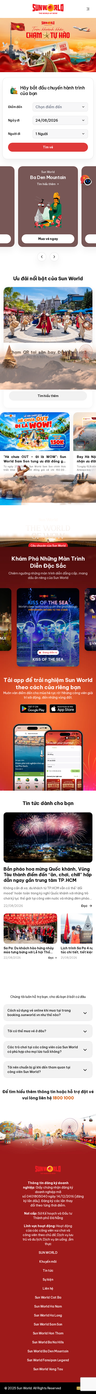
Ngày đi (14, 120)
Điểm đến (15, 107)
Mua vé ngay (48, 239)
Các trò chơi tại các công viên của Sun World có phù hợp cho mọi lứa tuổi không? (42, 1049)
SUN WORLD (48, 1253)
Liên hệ (48, 1288)
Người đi (14, 134)
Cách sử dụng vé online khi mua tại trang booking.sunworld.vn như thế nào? (39, 1012)
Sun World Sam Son (48, 1324)
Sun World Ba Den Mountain (48, 1351)
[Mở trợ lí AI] (86, 180)
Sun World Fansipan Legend (48, 1360)
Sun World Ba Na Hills (48, 1342)
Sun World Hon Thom (48, 1333)
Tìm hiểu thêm (48, 396)
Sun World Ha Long (48, 1315)
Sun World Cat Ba (48, 1297)
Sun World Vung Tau (48, 1369)
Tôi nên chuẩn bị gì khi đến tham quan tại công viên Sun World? (38, 1069)
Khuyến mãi (47, 1262)
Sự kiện (48, 1279)
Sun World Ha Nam (48, 1306)
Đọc (84, 906)
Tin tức (48, 1271)
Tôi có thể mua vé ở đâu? (26, 1031)
